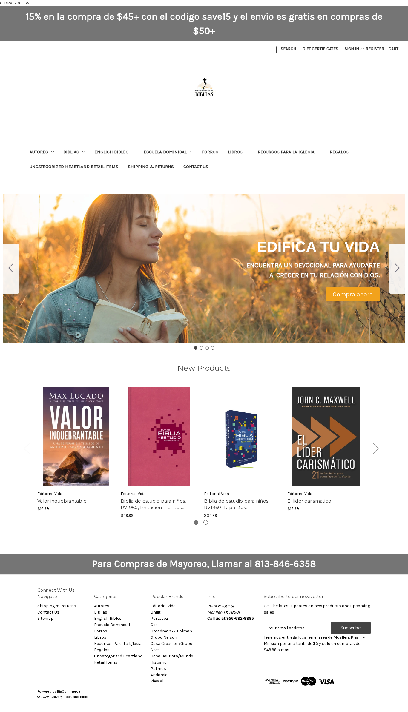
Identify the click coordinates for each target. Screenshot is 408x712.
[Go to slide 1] (195, 348)
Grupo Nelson (164, 637)
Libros (235, 152)
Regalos (339, 152)
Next (376, 448)
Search (288, 48)
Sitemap (45, 618)
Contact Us (195, 166)
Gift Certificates (320, 48)
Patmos (158, 668)
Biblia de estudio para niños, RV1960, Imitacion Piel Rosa (153, 504)
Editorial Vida (163, 605)
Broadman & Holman (171, 631)
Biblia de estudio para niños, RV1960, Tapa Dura (236, 504)
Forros (210, 152)
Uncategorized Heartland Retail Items (74, 166)
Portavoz (159, 618)
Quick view (75, 431)
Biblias (71, 152)
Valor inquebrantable (62, 501)
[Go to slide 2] (397, 269)
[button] (353, 294)
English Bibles (111, 152)
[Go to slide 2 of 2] (205, 522)
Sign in (352, 48)
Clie (154, 624)
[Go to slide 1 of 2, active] (196, 522)
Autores (39, 152)
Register (375, 48)
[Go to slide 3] (207, 348)
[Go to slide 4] (11, 269)
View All (158, 681)
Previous (26, 448)
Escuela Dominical (165, 152)
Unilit (156, 612)
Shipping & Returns (151, 166)
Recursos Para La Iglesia (286, 152)
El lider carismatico (309, 501)
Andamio (159, 674)
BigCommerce (68, 691)
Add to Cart (76, 442)
